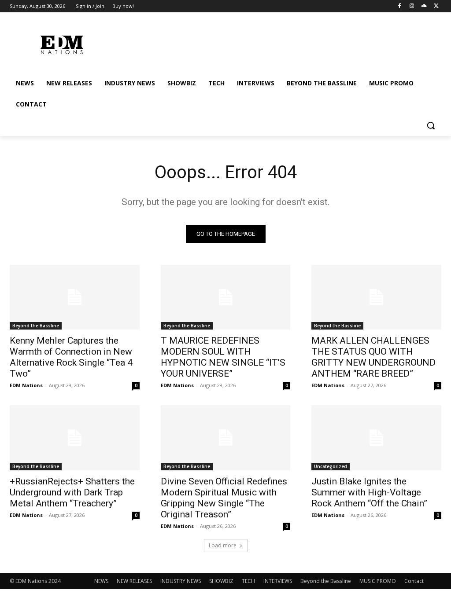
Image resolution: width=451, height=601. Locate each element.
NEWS (101, 581)
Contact (414, 581)
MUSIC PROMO (377, 581)
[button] (430, 125)
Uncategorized (330, 466)
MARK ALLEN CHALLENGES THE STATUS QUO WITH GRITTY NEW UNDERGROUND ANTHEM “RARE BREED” (373, 357)
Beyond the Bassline (35, 325)
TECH (248, 581)
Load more (223, 545)
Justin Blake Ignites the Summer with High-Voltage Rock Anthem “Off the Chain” (369, 492)
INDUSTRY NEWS (180, 581)
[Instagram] (412, 6)
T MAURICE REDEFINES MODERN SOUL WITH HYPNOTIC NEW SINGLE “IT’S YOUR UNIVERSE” (223, 357)
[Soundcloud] (424, 6)
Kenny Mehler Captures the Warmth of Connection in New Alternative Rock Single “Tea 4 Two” (71, 357)
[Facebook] (400, 6)
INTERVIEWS (277, 581)
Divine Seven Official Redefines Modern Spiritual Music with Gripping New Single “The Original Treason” (224, 498)
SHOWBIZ (221, 581)
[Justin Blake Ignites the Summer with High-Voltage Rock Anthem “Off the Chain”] (376, 437)
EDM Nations (26, 385)
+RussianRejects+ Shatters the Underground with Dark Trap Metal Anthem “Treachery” (72, 492)
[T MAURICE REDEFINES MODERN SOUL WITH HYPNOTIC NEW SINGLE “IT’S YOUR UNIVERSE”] (226, 297)
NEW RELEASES (134, 581)
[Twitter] (436, 6)
